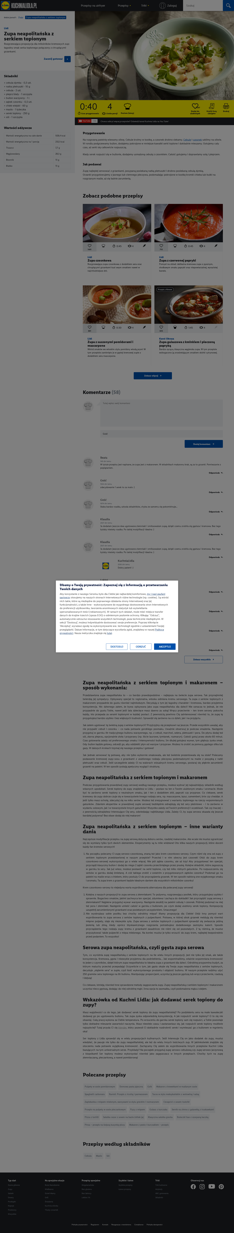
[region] (117, 616)
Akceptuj (165, 646)
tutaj (109, 633)
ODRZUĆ (141, 646)
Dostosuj (116, 646)
